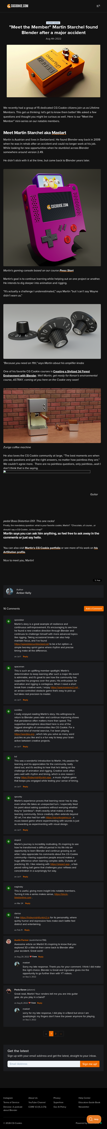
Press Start (67, 270)
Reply (25, 657)
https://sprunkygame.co (58, 817)
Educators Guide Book (89, 1102)
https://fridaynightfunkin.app (36, 777)
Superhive (58, 1102)
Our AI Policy (60, 1107)
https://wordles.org (24, 734)
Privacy (57, 1098)
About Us (32, 1098)
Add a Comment (94, 608)
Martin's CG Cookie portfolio (42, 548)
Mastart (59, 132)
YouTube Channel (37, 1102)
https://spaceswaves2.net (64, 687)
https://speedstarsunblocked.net (31, 644)
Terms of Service (11, 1102)
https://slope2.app (60, 864)
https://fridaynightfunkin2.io (34, 917)
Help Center (84, 1098)
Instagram (8, 1098)
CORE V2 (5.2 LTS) (37, 1107)
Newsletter (84, 1107)
